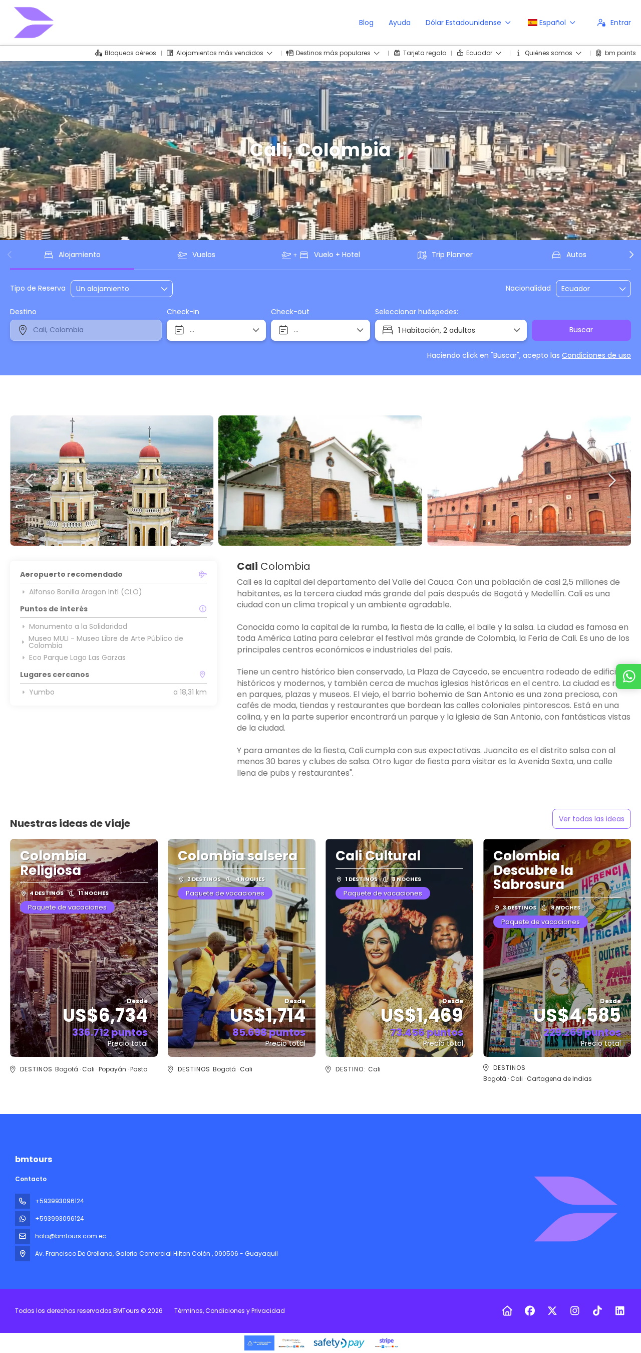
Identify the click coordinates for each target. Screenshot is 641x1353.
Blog (366, 23)
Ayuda (400, 23)
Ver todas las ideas (591, 819)
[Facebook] (529, 1311)
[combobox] (586, 289)
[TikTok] (597, 1311)
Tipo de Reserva (38, 288)
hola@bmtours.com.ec (70, 1236)
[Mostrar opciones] (622, 289)
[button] (10, 255)
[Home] (507, 1311)
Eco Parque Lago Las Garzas (77, 657)
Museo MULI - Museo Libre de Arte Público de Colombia (106, 642)
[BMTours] (575, 1209)
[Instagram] (574, 1311)
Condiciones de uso (596, 355)
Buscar (581, 330)
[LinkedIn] (619, 1311)
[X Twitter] (552, 1311)
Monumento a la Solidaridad (78, 626)
